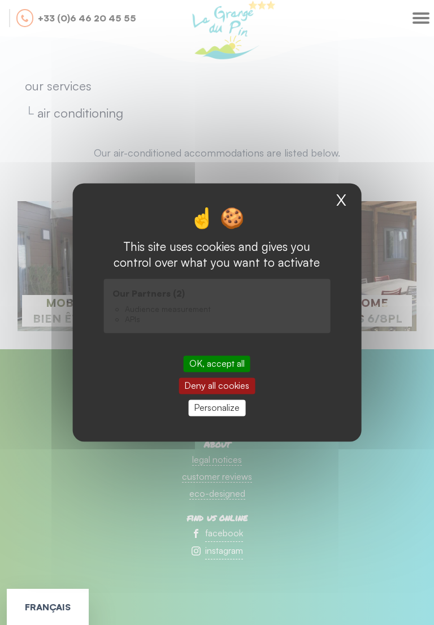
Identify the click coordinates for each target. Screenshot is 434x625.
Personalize (217, 407)
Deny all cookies (216, 385)
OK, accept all (217, 363)
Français (48, 607)
